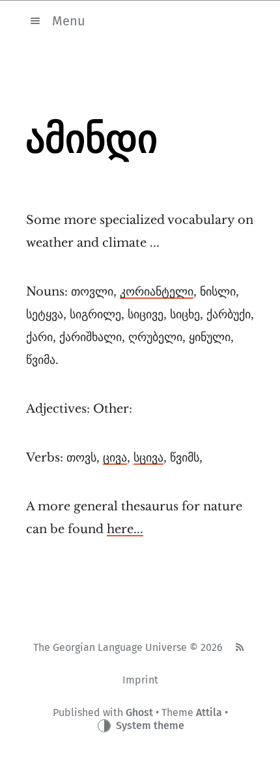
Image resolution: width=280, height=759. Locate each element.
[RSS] (239, 647)
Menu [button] (68, 20)
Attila (209, 712)
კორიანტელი (156, 291)
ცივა (115, 457)
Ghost (139, 712)
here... (125, 529)
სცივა (148, 457)
